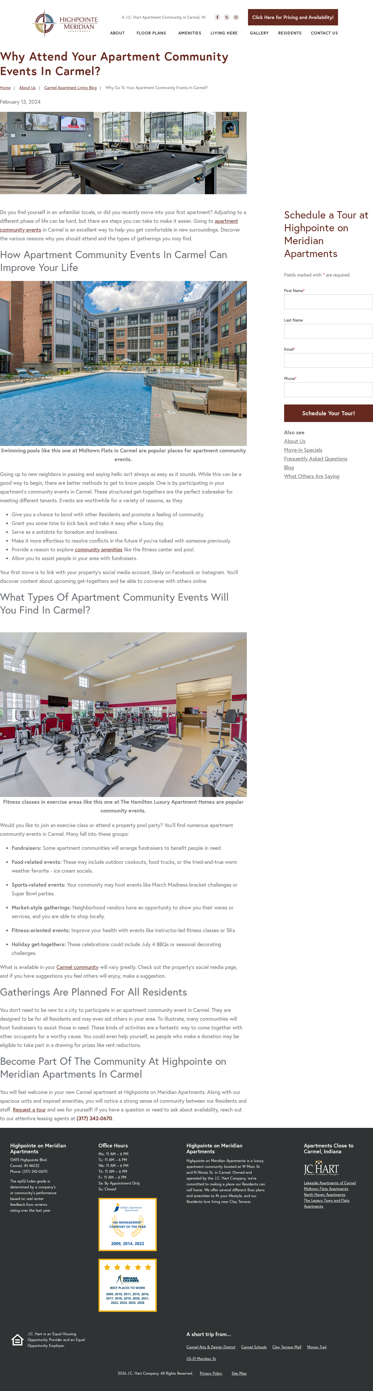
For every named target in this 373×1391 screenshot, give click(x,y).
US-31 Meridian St (201, 1358)
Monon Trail (316, 1347)
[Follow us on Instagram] (236, 17)
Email (288, 349)
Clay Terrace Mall (286, 1347)
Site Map (239, 1373)
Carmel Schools (254, 1347)
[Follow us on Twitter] (227, 17)
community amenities (98, 549)
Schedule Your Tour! (328, 413)
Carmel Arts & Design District (210, 1347)
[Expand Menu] (127, 33)
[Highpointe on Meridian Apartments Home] (64, 23)
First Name (293, 290)
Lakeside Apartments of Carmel (330, 1182)
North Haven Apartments (324, 1194)
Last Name (293, 320)
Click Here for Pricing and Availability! (293, 17)
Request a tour (29, 1109)
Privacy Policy (211, 1373)
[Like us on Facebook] (217, 17)
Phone (289, 378)
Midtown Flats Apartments (326, 1188)
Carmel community (77, 966)
